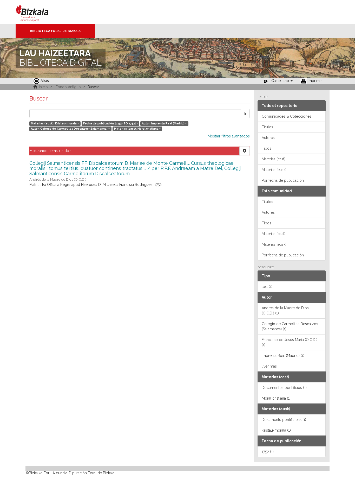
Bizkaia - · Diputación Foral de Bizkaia (38, 12)
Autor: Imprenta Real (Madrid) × (164, 123)
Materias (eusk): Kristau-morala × (55, 123)
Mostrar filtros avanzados (229, 136)
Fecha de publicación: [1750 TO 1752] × (110, 123)
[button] (282, 80)
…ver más (269, 366)
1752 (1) (268, 452)
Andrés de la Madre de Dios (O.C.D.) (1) (285, 310)
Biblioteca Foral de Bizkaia (55, 31)
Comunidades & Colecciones (286, 116)
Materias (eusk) (274, 170)
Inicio (43, 87)
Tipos (266, 148)
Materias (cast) (273, 159)
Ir (245, 113)
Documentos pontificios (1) (284, 388)
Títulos (267, 127)
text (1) (267, 287)
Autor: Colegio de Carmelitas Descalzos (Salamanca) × (70, 128)
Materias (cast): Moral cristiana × (137, 128)
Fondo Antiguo (68, 87)
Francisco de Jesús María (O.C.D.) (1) (289, 342)
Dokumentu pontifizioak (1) (284, 420)
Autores (268, 138)
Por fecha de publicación (283, 180)
